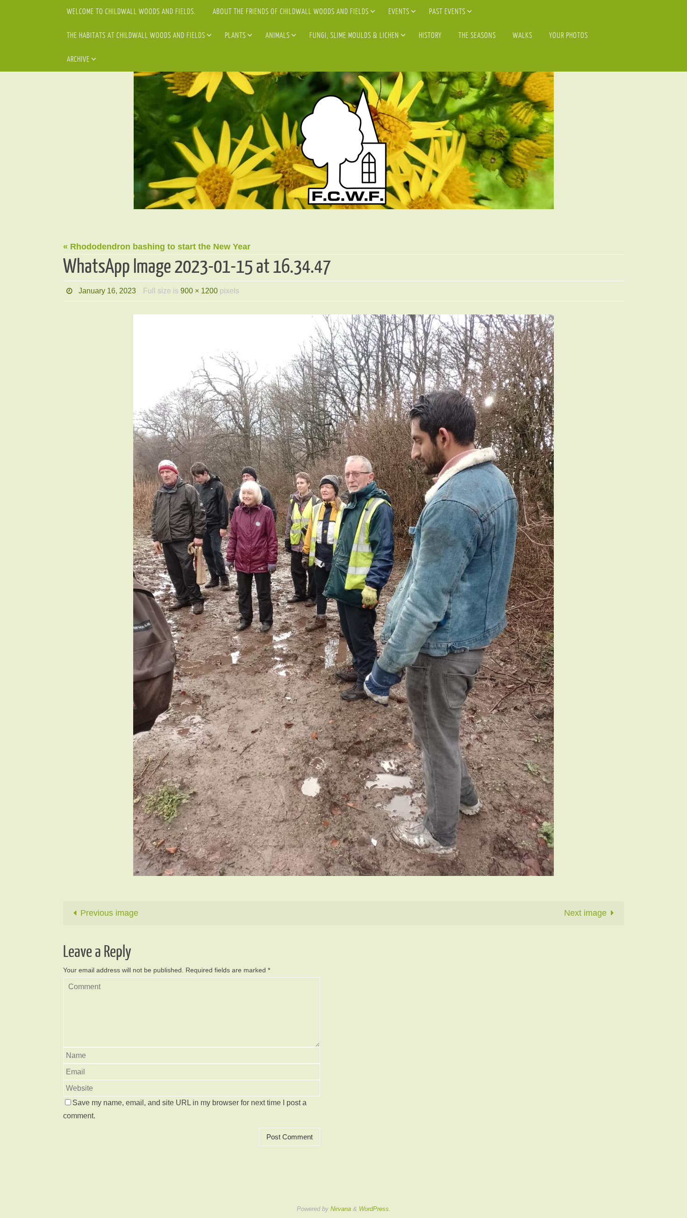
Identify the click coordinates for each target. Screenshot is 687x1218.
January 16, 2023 (107, 291)
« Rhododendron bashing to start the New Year (156, 246)
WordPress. (375, 1208)
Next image (585, 913)
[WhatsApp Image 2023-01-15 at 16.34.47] (343, 595)
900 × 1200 (199, 291)
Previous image (109, 913)
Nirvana (340, 1208)
